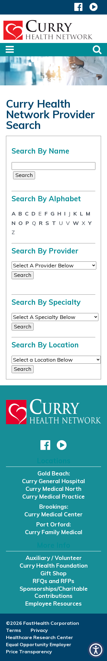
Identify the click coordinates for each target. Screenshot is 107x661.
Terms (13, 630)
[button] (78, 9)
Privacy (39, 630)
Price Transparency (29, 651)
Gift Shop (53, 573)
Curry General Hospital (53, 481)
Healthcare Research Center (39, 637)
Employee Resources (53, 603)
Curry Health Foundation (54, 565)
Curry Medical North (53, 488)
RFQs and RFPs (53, 581)
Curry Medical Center (53, 514)
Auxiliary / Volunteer (54, 557)
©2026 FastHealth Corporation (42, 623)
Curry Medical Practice (53, 496)
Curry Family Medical (53, 532)
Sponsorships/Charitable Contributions (54, 592)
